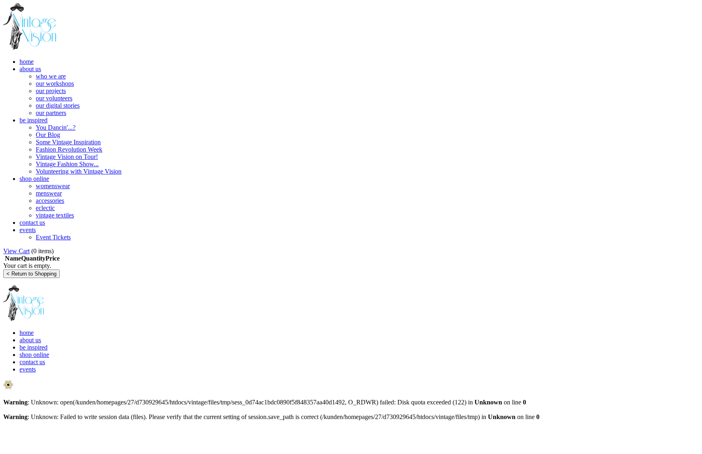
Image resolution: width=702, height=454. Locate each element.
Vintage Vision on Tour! (67, 156)
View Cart (16, 251)
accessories (50, 200)
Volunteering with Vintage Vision (78, 171)
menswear (49, 193)
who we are (51, 76)
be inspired (34, 120)
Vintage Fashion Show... (67, 164)
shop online (34, 178)
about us (30, 68)
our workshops (55, 83)
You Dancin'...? (56, 127)
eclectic (45, 207)
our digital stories (58, 105)
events (28, 229)
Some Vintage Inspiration (68, 142)
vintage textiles (55, 215)
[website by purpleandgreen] (8, 387)
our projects (51, 90)
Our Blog (48, 134)
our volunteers (54, 98)
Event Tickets (53, 237)
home (27, 61)
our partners (51, 112)
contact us (32, 222)
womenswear (53, 185)
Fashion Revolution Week (69, 149)
